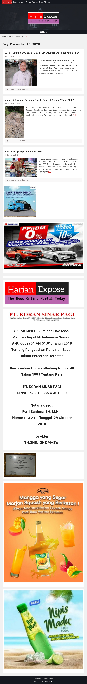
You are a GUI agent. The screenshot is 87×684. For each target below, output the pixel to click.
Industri (26, 180)
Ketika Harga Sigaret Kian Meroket (23, 151)
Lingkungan (28, 141)
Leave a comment (15, 89)
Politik (26, 89)
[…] (65, 73)
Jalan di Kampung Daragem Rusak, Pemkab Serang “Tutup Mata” (39, 100)
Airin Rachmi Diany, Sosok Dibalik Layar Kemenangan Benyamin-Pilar (42, 53)
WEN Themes (49, 681)
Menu (44, 32)
